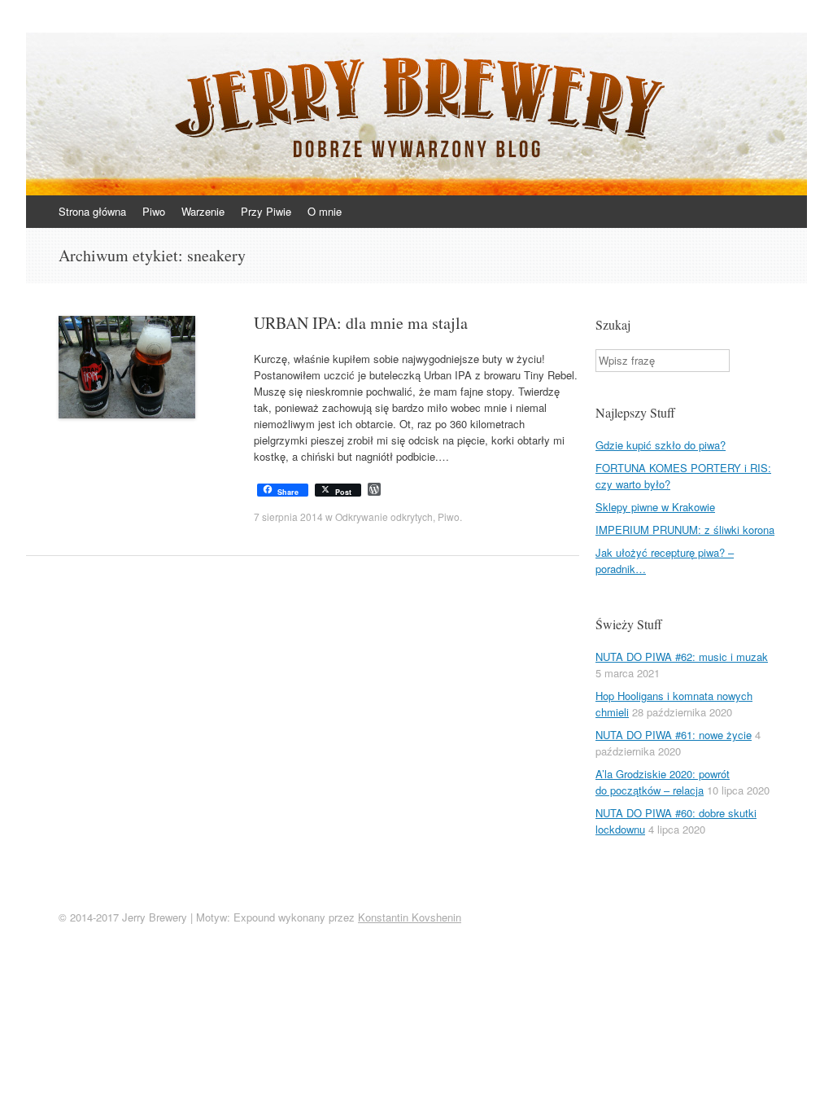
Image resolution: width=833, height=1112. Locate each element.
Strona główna (92, 211)
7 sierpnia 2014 (288, 516)
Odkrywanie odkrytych (384, 516)
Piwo (153, 211)
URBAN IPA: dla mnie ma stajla (361, 323)
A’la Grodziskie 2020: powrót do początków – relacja (662, 782)
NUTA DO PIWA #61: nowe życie (673, 734)
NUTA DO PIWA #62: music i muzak (681, 656)
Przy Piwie (266, 211)
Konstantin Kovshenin (409, 917)
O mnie (324, 211)
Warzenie (203, 211)
